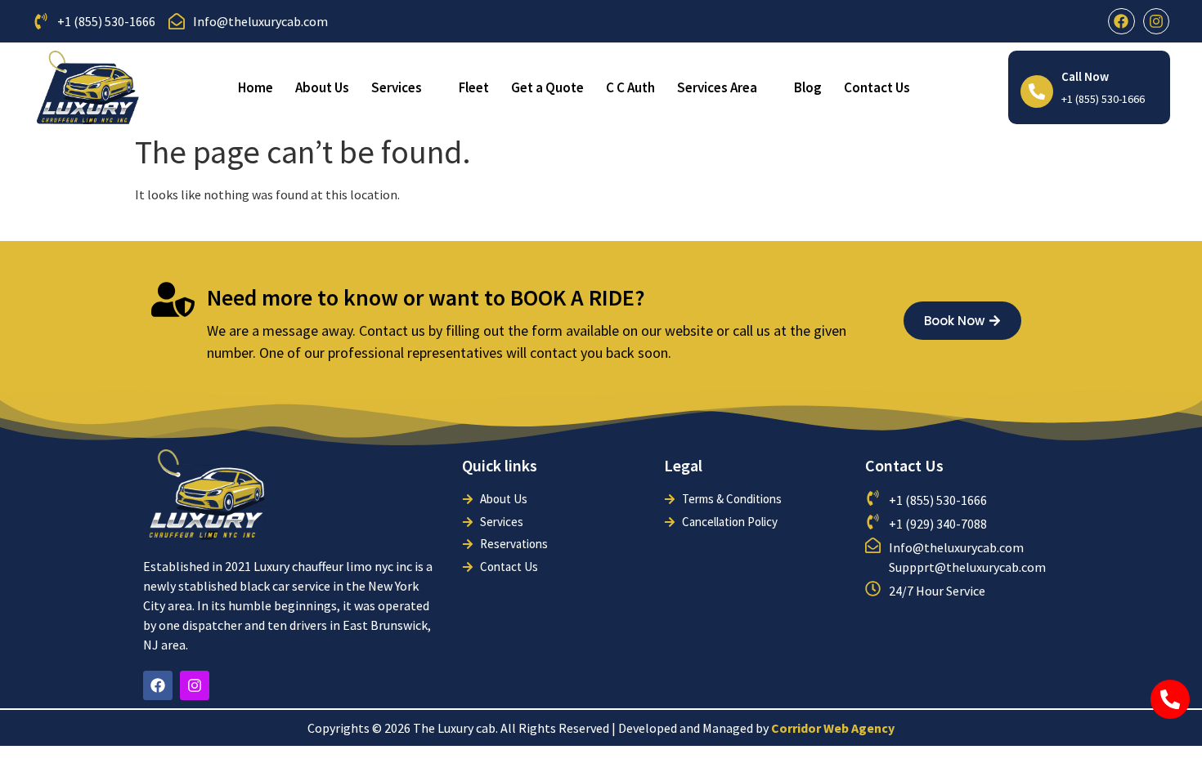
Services (396, 87)
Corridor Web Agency (833, 728)
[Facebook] (1121, 21)
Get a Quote (547, 87)
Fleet (474, 87)
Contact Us (877, 87)
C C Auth (630, 87)
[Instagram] (1156, 21)
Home (255, 87)
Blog (808, 87)
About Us (322, 87)
